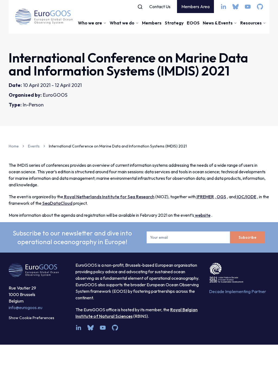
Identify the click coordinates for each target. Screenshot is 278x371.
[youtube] (248, 7)
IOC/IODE (246, 196)
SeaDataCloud (57, 203)
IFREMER (205, 196)
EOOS (193, 23)
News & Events (218, 23)
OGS (221, 196)
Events (34, 146)
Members (152, 23)
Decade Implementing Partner (237, 291)
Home (14, 146)
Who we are (90, 23)
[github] (260, 7)
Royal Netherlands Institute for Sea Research (108, 196)
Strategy (174, 23)
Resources (251, 23)
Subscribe (247, 237)
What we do (122, 23)
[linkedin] (223, 7)
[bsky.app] (235, 7)
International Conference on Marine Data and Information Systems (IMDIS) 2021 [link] (118, 146)
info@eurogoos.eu (25, 307)
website (202, 215)
